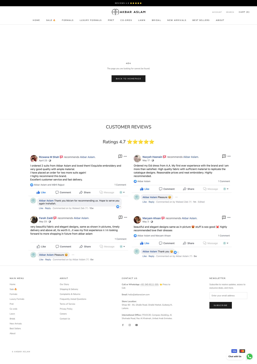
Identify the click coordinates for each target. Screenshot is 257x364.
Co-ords (126, 20)
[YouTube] (136, 325)
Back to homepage (128, 79)
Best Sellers (201, 20)
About (220, 20)
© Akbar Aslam (21, 352)
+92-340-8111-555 (149, 284)
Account (217, 12)
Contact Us (65, 318)
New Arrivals (176, 20)
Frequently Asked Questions (73, 299)
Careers (63, 313)
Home (36, 20)
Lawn (142, 20)
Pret (111, 20)
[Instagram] (130, 325)
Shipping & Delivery (69, 289)
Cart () (244, 12)
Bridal (156, 20)
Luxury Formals (91, 20)
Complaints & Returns (70, 294)
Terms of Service (67, 304)
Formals (67, 20)
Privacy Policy (66, 308)
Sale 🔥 (51, 20)
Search (230, 12)
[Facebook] (123, 325)
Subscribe (221, 305)
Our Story (64, 284)
